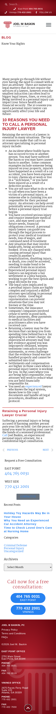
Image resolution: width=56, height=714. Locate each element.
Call (5, 435)
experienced (33, 386)
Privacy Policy (10, 629)
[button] (48, 25)
